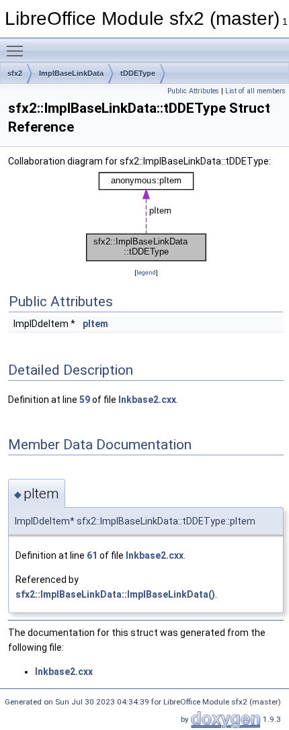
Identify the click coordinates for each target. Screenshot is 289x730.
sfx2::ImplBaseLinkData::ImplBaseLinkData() (115, 594)
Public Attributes (193, 91)
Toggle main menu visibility (17, 50)
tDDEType (137, 73)
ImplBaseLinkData (71, 73)
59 (84, 399)
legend (146, 272)
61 (92, 555)
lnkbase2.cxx (147, 399)
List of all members (255, 91)
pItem (95, 323)
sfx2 (14, 73)
